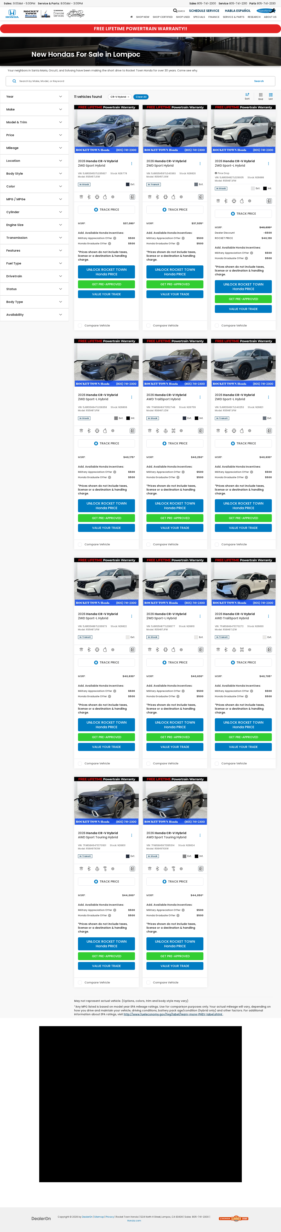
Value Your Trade (106, 294)
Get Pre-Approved (106, 284)
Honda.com (134, 1220)
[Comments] (132, 197)
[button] (135, 128)
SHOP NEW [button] (142, 17)
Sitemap (99, 1216)
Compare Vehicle (97, 325)
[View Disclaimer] (113, 197)
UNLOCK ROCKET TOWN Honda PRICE (107, 272)
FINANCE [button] (213, 17)
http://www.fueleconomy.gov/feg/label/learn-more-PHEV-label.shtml (173, 1014)
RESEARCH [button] (254, 17)
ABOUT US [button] (270, 17)
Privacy (110, 1216)
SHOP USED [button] (183, 17)
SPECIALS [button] (199, 17)
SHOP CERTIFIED (163, 17)
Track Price (109, 209)
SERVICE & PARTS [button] (233, 17)
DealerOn (87, 1216)
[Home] (131, 17)
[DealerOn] (41, 1218)
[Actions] (131, 163)
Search (259, 81)
